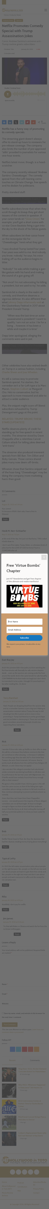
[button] (24, 596)
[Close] (44, 557)
